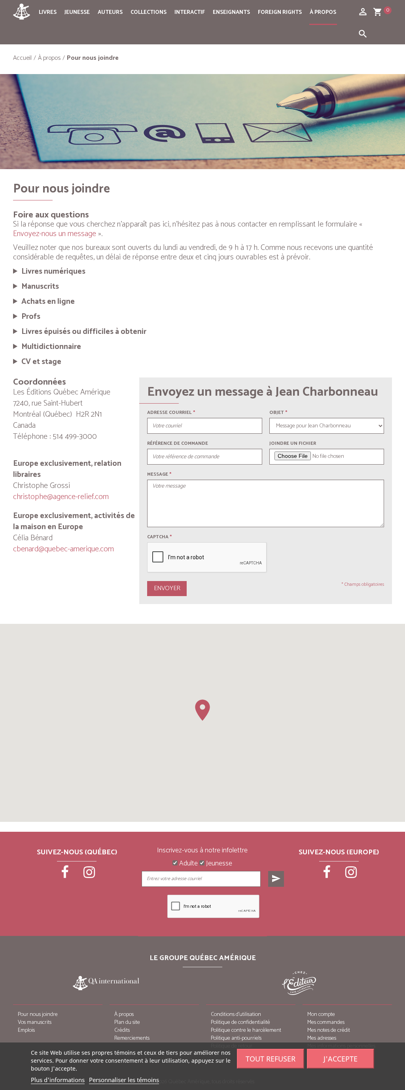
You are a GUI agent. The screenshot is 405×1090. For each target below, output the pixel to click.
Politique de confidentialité (240, 1022)
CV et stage (41, 362)
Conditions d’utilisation (236, 1014)
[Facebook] (65, 875)
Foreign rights (280, 12)
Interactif (189, 12)
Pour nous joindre (38, 1014)
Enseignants (231, 12)
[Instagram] (89, 875)
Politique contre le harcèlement (246, 1030)
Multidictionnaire (51, 347)
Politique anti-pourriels (236, 1038)
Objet (276, 412)
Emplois (26, 1030)
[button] (202, 710)
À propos (323, 12)
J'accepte (341, 1058)
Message (157, 474)
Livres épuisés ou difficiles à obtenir (83, 331)
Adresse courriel (169, 412)
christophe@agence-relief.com (61, 496)
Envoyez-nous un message (54, 233)
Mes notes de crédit (328, 1030)
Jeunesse (77, 12)
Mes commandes (325, 1022)
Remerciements (132, 1038)
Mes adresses (321, 1038)
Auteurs (110, 12)
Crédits (122, 1030)
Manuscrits (40, 286)
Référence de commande (177, 443)
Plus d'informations (58, 1080)
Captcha (159, 537)
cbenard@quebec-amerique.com (63, 549)
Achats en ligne (48, 301)
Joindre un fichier (292, 443)
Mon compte (321, 1014)
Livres (48, 12)
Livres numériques (53, 271)
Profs (30, 316)
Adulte (188, 864)
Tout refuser (270, 1058)
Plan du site (127, 1022)
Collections (149, 12)
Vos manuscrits (34, 1022)
